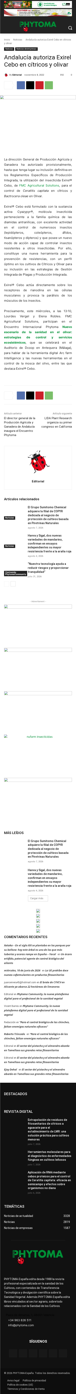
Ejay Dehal (10, 1069)
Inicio (7, 39)
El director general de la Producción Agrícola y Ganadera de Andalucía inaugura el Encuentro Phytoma (19, 426)
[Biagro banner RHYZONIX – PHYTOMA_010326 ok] (38, 931)
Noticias (17, 39)
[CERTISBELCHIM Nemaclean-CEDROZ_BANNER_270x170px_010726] (38, 626)
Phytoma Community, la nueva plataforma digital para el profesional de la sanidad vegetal (36, 1010)
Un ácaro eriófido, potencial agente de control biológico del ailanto (38, 958)
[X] (30, 85)
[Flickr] (23, 1353)
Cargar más (36, 898)
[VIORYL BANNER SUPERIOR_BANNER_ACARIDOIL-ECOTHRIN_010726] (38, 12)
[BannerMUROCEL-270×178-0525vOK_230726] (38, 926)
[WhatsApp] (49, 85)
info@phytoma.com (21, 1325)
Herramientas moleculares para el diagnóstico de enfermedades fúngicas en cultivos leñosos (49, 1155)
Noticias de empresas (26, 49)
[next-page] (13, 583)
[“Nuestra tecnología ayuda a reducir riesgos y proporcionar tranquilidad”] (14, 569)
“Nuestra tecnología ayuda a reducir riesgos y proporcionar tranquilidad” (48, 567)
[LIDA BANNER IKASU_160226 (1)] (38, 799)
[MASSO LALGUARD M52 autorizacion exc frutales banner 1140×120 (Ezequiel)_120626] (38, 4)
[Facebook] (21, 85)
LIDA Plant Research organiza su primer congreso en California (56, 422)
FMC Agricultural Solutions (39, 185)
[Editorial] (6, 75)
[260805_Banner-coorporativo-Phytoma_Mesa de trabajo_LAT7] (38, 916)
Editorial (17, 75)
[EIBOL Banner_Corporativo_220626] (38, 921)
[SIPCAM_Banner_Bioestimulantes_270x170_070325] (38, 712)
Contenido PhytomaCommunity (15, 573)
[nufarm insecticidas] (38, 756)
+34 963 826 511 (19, 1320)
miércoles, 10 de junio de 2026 (22, 970)
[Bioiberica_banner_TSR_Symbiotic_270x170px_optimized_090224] (38, 669)
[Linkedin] (43, 1353)
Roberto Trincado (14, 1034)
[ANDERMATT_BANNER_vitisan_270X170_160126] (38, 911)
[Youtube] (63, 1353)
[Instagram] (33, 1353)
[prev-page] (6, 583)
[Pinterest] (39, 85)
